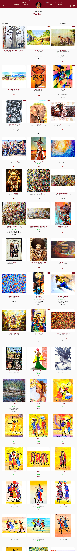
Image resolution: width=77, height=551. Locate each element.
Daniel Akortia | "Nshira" (14, 51)
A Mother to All (63, 124)
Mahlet (38, 372)
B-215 (38, 504)
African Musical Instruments (38, 226)
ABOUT (21, 7)
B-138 (38, 471)
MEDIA (50, 4)
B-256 (63, 538)
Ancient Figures (38, 333)
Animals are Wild (14, 370)
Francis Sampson (14, 162)
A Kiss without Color (14, 124)
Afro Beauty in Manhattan (38, 262)
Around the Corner (38, 370)
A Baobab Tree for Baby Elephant (14, 50)
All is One (38, 296)
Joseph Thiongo (14, 90)
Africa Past (63, 161)
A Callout (63, 50)
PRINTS (26, 4)
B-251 (38, 538)
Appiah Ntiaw (38, 297)
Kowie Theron (14, 194)
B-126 (63, 438)
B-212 (14, 504)
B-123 (38, 438)
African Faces (38, 193)
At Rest (14, 403)
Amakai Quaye (63, 227)
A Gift (63, 89)
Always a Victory (63, 296)
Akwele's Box (63, 262)
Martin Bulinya (63, 405)
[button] (55, 3)
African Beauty (14, 193)
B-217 (63, 504)
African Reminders (14, 262)
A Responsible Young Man (38, 161)
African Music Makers (63, 193)
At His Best (63, 370)
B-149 (63, 471)
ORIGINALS (16, 4)
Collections (40, 11)
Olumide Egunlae (38, 162)
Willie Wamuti (14, 334)
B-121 (14, 438)
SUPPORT (59, 4)
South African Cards (14, 263)
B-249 (14, 538)
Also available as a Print (38, 342)
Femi (62, 90)
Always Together (14, 333)
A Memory (39, 124)
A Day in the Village (14, 89)
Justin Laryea (14, 125)
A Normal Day (14, 161)
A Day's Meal (38, 89)
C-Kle (63, 297)
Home (36, 11)
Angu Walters (14, 297)
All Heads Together (13, 296)
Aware (38, 403)
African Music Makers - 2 (14, 226)
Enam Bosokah (63, 372)
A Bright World (38, 50)
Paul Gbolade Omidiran (38, 194)
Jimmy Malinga (38, 51)
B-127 (14, 471)
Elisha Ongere (38, 90)
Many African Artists (63, 51)
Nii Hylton (63, 162)
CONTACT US (55, 7)
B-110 (63, 403)
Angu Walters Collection (63, 333)
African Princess (63, 226)
